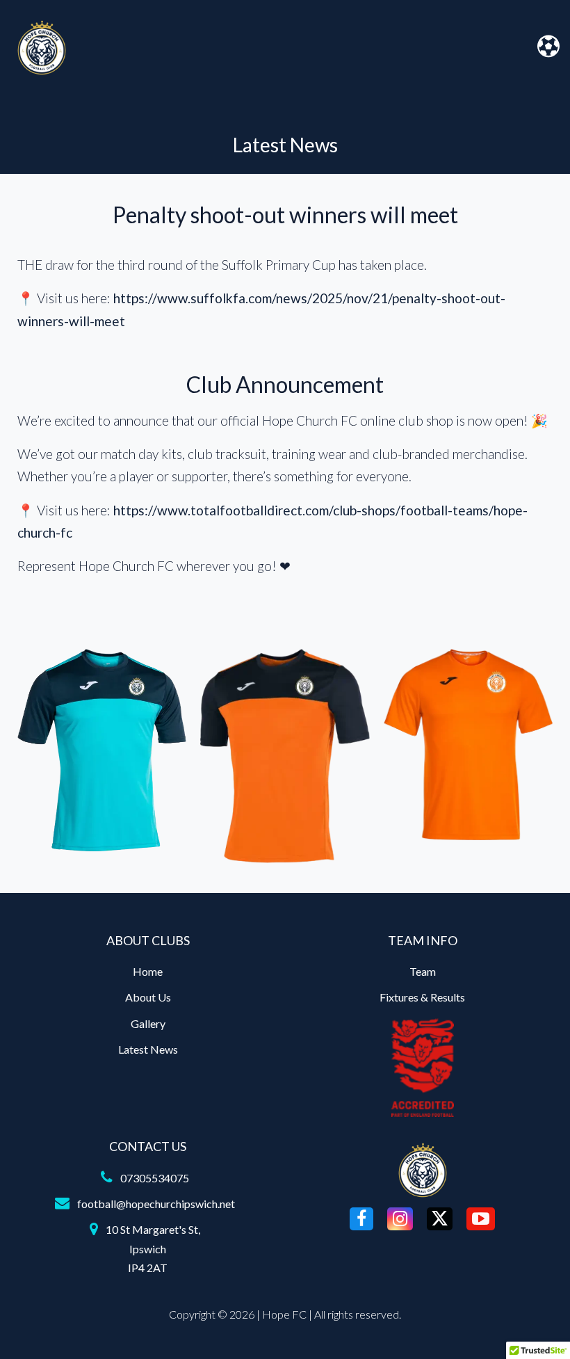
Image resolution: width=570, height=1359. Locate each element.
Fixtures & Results (422, 997)
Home (148, 971)
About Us (148, 997)
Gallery (148, 1023)
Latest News (148, 1049)
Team (422, 971)
